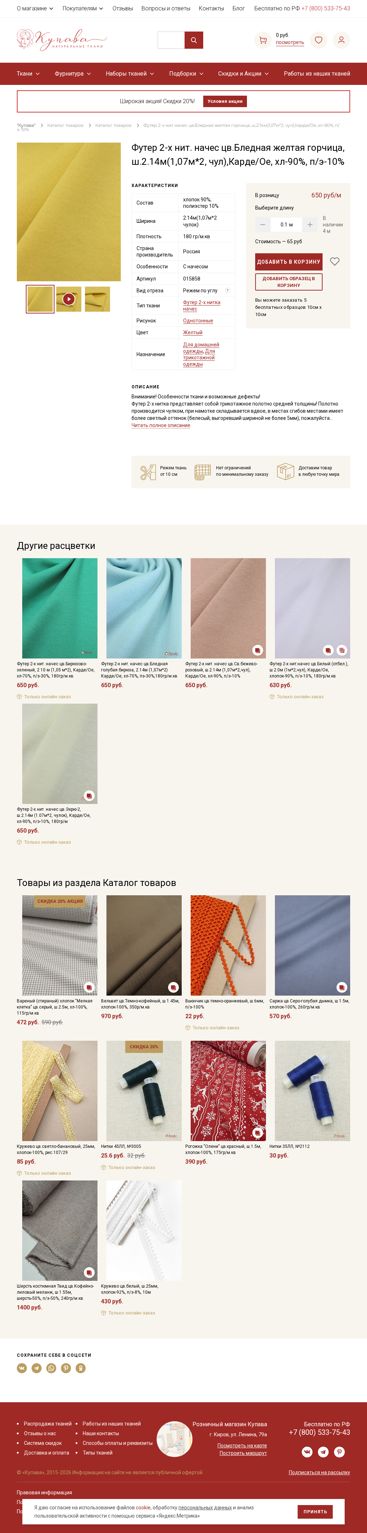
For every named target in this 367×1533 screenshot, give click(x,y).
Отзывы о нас (40, 1433)
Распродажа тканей (48, 1424)
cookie (143, 1507)
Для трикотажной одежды (199, 357)
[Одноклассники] (80, 1368)
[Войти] (341, 40)
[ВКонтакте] (22, 1368)
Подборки (182, 73)
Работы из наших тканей (317, 73)
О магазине (32, 8)
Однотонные (198, 321)
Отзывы (123, 8)
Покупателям (80, 8)
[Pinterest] (66, 1368)
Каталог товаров (65, 125)
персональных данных (205, 1507)
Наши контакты (101, 1433)
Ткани (24, 73)
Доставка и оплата (46, 1453)
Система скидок (43, 1443)
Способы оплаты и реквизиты (118, 1443)
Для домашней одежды (201, 348)
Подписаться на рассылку (319, 1472)
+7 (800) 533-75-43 (325, 8)
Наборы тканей (126, 73)
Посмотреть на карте (242, 1445)
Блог (239, 8)
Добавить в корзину (288, 262)
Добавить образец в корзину (288, 282)
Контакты (211, 8)
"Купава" (26, 125)
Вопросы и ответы (166, 8)
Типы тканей (98, 1453)
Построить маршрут (243, 1453)
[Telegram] (36, 1368)
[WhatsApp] (51, 1368)
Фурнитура (69, 73)
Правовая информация (44, 1492)
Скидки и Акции (239, 73)
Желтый (192, 332)
